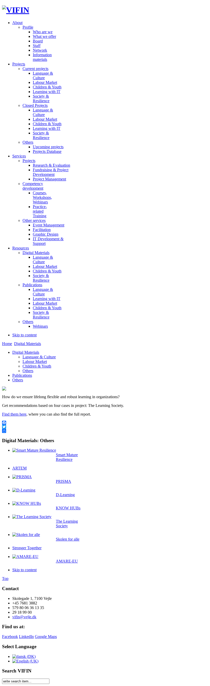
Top (5, 578)
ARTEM (19, 468)
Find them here (14, 414)
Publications (22, 375)
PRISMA (63, 481)
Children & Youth (37, 366)
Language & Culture (39, 357)
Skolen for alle (67, 539)
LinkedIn (26, 636)
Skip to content (24, 335)
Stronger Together (26, 548)
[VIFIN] (15, 10)
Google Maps (46, 636)
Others (28, 371)
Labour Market (35, 361)
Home (7, 343)
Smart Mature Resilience (67, 457)
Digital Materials (27, 343)
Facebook (10, 636)
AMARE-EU (67, 561)
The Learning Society (67, 523)
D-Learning (65, 495)
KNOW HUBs (68, 508)
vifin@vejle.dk (24, 617)
